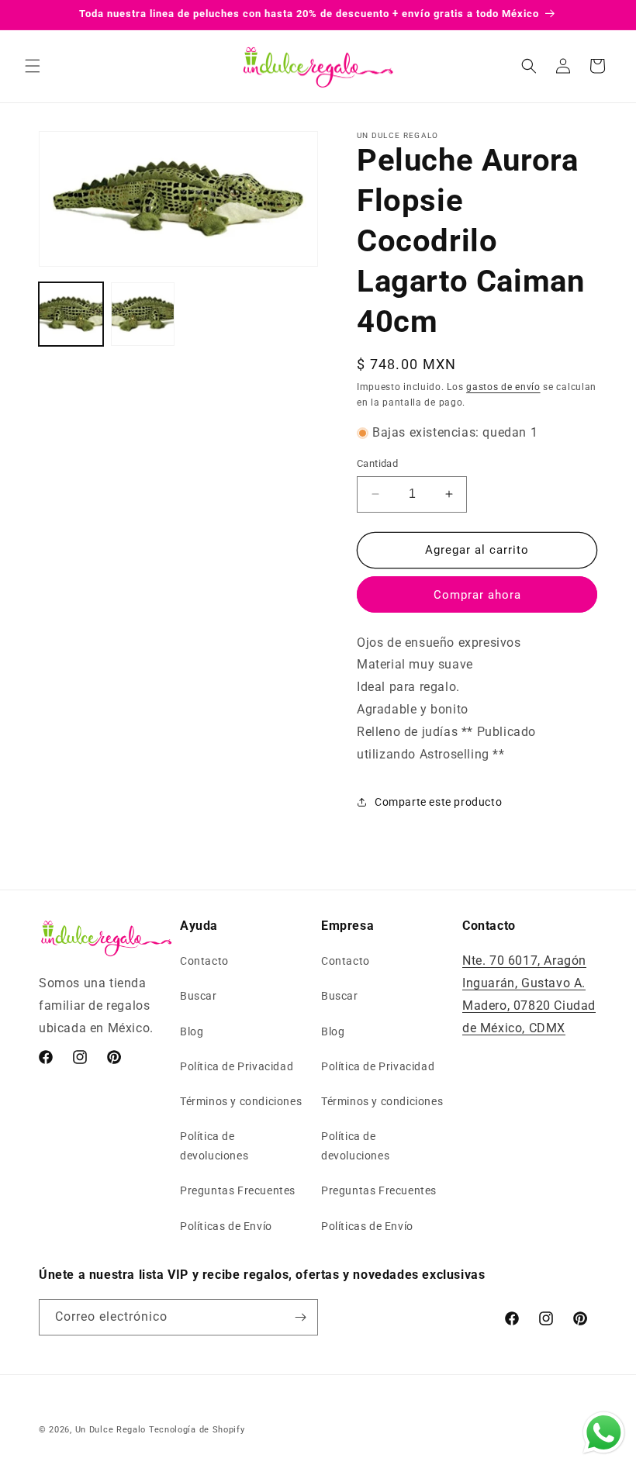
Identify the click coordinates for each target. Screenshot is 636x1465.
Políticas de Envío (226, 1226)
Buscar (198, 996)
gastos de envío (503, 387)
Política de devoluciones (214, 1146)
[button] (33, 66)
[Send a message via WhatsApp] (603, 1432)
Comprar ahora (477, 595)
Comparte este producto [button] (438, 802)
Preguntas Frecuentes (238, 1190)
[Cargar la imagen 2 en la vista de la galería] (143, 314)
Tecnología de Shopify (197, 1430)
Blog (191, 1031)
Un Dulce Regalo (111, 1430)
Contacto (204, 961)
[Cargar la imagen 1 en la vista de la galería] (71, 314)
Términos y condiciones (241, 1101)
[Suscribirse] (300, 1317)
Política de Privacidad (236, 1066)
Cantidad (377, 463)
